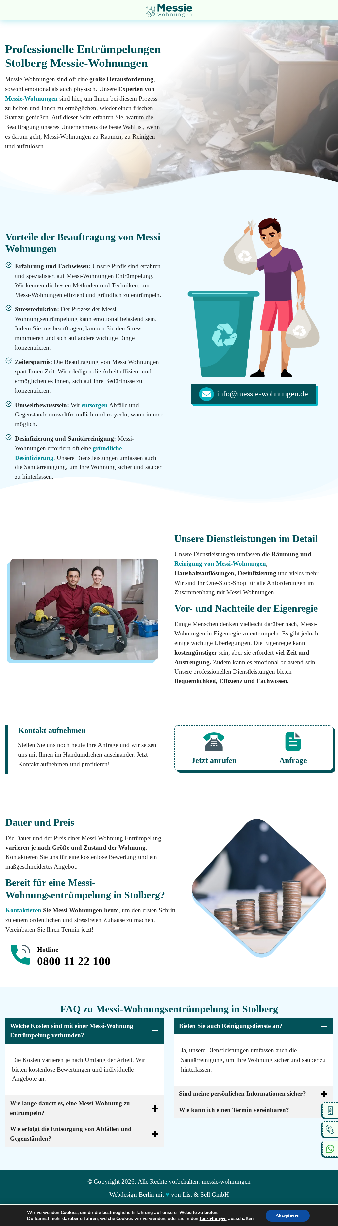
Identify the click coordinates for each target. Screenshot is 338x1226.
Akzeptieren (288, 1215)
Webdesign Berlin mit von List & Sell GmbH (169, 1194)
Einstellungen (213, 1218)
